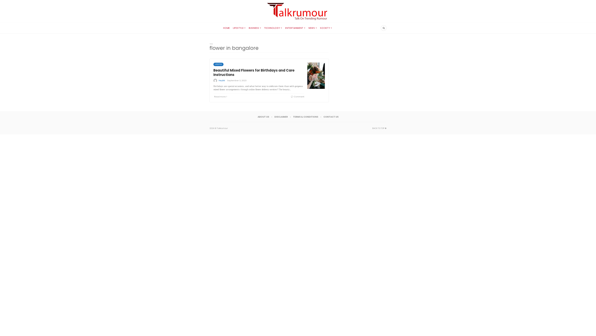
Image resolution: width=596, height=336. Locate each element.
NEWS (312, 28)
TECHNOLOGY (272, 28)
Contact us (331, 116)
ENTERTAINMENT (294, 28)
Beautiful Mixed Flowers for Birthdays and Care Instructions (253, 72)
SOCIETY (325, 28)
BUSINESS (254, 28)
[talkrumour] (298, 11)
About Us (263, 116)
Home (226, 28)
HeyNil (222, 80)
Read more (220, 96)
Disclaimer (281, 116)
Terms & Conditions (305, 116)
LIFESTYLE (238, 28)
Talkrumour (222, 128)
